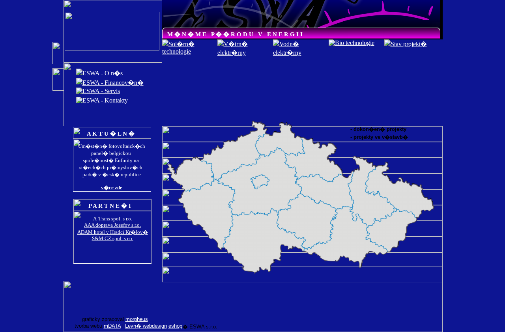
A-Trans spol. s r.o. (112, 219)
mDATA (112, 326)
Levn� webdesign (146, 326)
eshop (175, 326)
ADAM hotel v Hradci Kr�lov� (112, 232)
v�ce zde (111, 187)
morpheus (136, 319)
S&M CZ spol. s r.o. (112, 238)
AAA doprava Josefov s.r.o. (112, 225)
